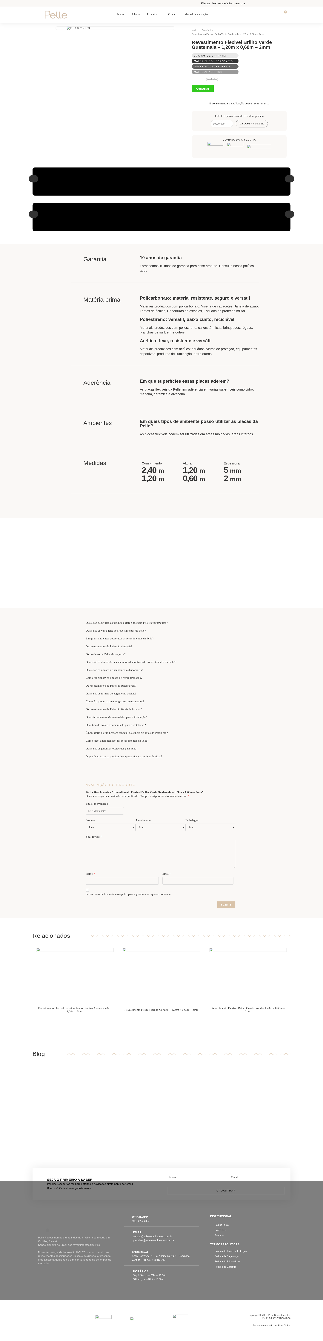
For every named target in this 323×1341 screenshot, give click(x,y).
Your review (94, 836)
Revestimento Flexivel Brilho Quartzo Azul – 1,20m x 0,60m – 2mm (248, 1010)
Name (90, 873)
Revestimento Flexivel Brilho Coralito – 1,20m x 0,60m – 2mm (161, 1009)
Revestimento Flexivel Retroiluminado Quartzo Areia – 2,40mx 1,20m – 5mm (75, 1010)
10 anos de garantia (210, 55)
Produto (90, 820)
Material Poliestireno (212, 66)
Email (166, 873)
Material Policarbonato (213, 61)
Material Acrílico (208, 72)
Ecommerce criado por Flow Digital (271, 1325)
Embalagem (192, 820)
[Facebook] (40, 1230)
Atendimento (143, 820)
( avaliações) (212, 79)
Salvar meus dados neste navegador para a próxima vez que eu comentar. (128, 894)
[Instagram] (47, 1230)
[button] (33, 178)
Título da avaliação (98, 803)
